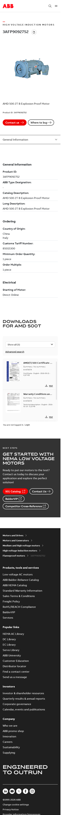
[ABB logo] (8, 6)
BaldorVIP (11, 498)
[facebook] (25, 791)
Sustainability (11, 747)
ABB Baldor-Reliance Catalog (21, 579)
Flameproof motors (14, 555)
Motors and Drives (13, 535)
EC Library (9, 644)
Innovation (9, 736)
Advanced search (14, 351)
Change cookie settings (16, 804)
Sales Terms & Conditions (19, 596)
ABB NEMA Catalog (15, 585)
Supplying (9, 752)
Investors (9, 686)
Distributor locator (14, 666)
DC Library (9, 639)
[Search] (50, 6)
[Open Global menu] (56, 6)
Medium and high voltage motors (21, 545)
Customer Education (16, 660)
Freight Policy (11, 601)
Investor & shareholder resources (23, 693)
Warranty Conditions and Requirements (37, 395)
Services (8, 617)
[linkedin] (5, 791)
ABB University (12, 655)
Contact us (12, 122)
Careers (7, 741)
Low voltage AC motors (18, 574)
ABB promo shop (13, 731)
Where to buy (39, 122)
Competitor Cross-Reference (23, 506)
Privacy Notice (11, 809)
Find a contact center (16, 671)
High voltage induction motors (20, 550)
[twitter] (19, 791)
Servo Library (11, 650)
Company (9, 719)
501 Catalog (13, 491)
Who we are (10, 725)
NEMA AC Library (13, 633)
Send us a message (15, 677)
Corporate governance (17, 704)
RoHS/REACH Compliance (19, 606)
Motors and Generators (16, 540)
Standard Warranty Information (22, 590)
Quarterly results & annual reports (24, 698)
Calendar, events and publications (24, 709)
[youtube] (12, 791)
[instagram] (32, 791)
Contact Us (39, 491)
